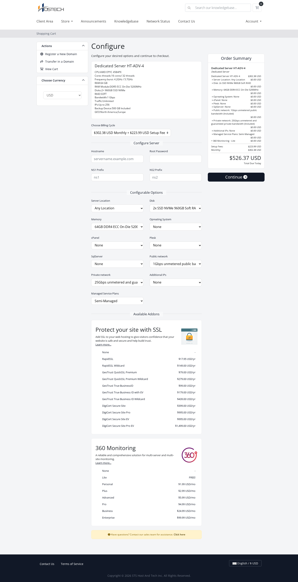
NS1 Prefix (97, 170)
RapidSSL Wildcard (147, 365)
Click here (179, 534)
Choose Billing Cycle (103, 125)
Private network (100, 275)
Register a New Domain (60, 54)
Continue (234, 177)
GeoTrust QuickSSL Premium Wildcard (147, 379)
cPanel (95, 238)
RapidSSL (147, 359)
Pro (147, 504)
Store (65, 21)
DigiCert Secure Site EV (147, 419)
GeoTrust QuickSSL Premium (147, 372)
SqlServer (97, 256)
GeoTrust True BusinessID (147, 385)
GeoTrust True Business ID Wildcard (147, 399)
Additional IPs (158, 275)
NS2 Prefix (156, 170)
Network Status (158, 21)
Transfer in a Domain (59, 61)
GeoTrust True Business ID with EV (147, 392)
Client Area (44, 21)
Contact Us (186, 21)
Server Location (100, 200)
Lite (147, 477)
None (147, 352)
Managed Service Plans (105, 293)
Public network (159, 256)
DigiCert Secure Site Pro (147, 412)
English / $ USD (247, 563)
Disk (152, 200)
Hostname (97, 151)
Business (147, 511)
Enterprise (147, 517)
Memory (96, 219)
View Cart (51, 69)
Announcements (93, 21)
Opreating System (160, 219)
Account (252, 21)
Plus (147, 491)
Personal (147, 484)
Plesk (153, 238)
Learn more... (103, 344)
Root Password (159, 151)
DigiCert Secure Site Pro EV (147, 426)
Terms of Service (72, 564)
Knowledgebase (126, 21)
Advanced (147, 497)
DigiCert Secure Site (147, 406)
